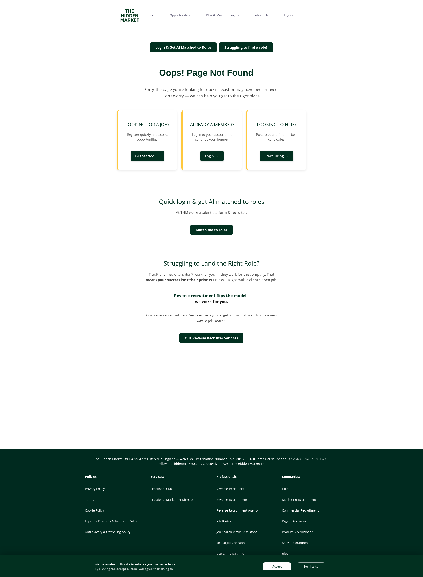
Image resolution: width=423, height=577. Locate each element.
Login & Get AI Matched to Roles (183, 47)
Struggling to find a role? (246, 47)
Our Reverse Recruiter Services (211, 338)
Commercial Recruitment (300, 510)
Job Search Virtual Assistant (236, 532)
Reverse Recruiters (230, 489)
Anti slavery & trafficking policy (107, 532)
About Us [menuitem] (261, 15)
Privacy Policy (95, 489)
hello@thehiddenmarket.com (179, 464)
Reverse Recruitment (231, 499)
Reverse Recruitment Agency (237, 510)
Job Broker (224, 521)
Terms (89, 499)
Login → (212, 156)
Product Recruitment (297, 532)
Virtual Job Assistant (231, 543)
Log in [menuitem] (288, 15)
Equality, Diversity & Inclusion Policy (111, 521)
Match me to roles (211, 229)
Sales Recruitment (295, 543)
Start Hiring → (277, 156)
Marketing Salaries (230, 553)
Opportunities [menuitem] (180, 15)
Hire (285, 489)
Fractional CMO (162, 489)
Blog (285, 553)
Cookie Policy (94, 510)
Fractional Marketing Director (172, 499)
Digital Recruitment (296, 521)
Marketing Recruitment (299, 499)
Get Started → (147, 156)
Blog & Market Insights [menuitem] (222, 15)
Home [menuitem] (149, 15)
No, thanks (311, 566)
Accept (277, 566)
